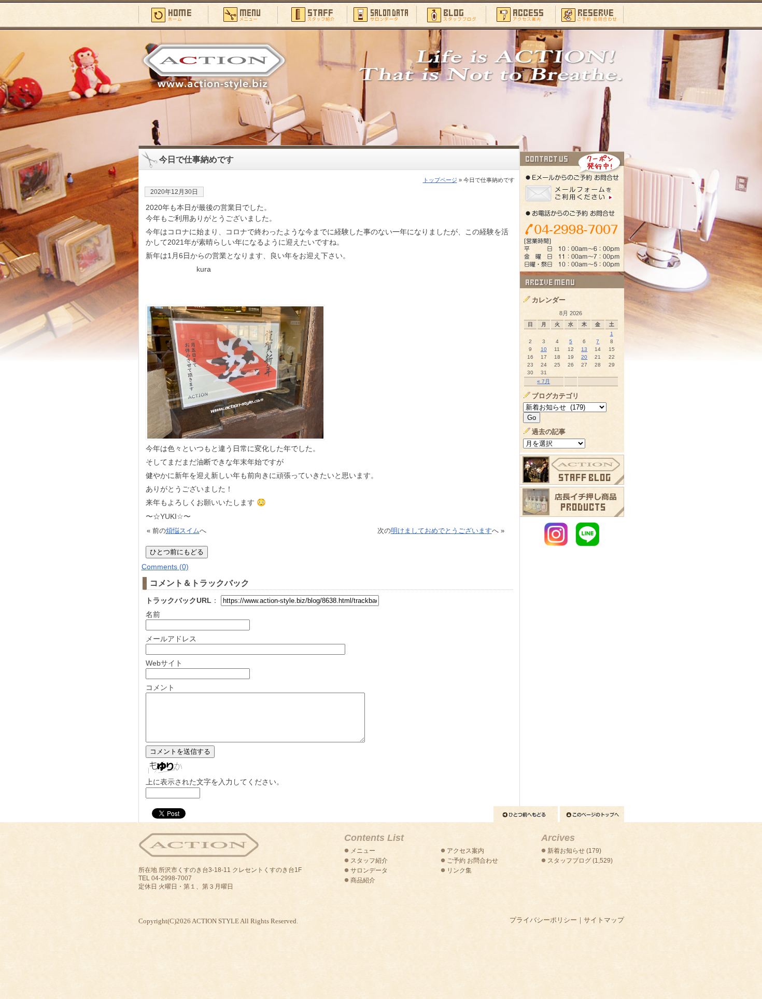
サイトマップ (604, 920)
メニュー (242, 14)
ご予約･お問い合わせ (589, 14)
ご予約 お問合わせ (472, 860)
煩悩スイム (183, 530)
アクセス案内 (520, 14)
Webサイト (164, 663)
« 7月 (543, 381)
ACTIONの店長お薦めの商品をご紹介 (572, 502)
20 (584, 357)
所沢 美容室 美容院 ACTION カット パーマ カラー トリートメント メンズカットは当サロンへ (214, 65)
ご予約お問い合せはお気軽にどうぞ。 (572, 211)
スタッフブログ (451, 14)
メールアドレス (171, 639)
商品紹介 (362, 880)
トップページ (440, 180)
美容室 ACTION (198, 845)
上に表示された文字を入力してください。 (215, 782)
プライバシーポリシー (543, 920)
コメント (160, 687)
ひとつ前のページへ (525, 814)
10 (544, 349)
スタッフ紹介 (312, 14)
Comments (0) (165, 566)
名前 (153, 614)
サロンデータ (381, 14)
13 (584, 349)
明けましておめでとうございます (441, 530)
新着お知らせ (566, 850)
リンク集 (459, 870)
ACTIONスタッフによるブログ (572, 470)
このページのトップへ (592, 814)
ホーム (173, 14)
